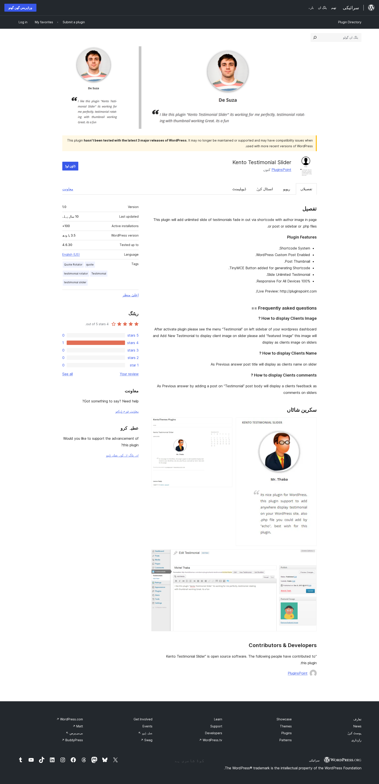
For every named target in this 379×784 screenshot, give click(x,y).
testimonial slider (75, 282)
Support (216, 726)
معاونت (67, 189)
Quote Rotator (73, 264)
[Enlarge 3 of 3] (311, 555)
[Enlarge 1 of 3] (311, 423)
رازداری (356, 740)
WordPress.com (69, 719)
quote (90, 264)
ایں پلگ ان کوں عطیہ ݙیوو (122, 455)
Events (147, 726)
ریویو (286, 189)
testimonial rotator (76, 273)
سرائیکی (314, 760)
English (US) (71, 254)
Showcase (284, 719)
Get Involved (143, 719)
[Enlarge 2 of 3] (226, 423)
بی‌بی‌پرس (74, 733)
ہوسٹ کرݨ (354, 733)
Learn (218, 719)
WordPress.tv (210, 740)
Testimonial (98, 273)
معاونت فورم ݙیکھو (127, 411)
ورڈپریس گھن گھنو (20, 7)
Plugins (286, 733)
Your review (129, 374)
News (357, 726)
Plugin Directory (349, 22)
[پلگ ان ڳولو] (315, 37)
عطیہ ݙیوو (145, 733)
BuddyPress (72, 740)
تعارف (357, 719)
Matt (78, 726)
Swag (146, 740)
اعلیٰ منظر (131, 295)
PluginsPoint (281, 169)
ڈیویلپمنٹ (239, 189)
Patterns (285, 740)
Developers (213, 733)
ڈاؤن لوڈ (70, 166)
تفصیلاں (306, 189)
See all (67, 374)
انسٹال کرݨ (264, 189)
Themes (286, 726)
